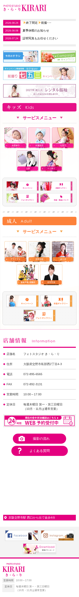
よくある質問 (39, 451)
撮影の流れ (41, 438)
